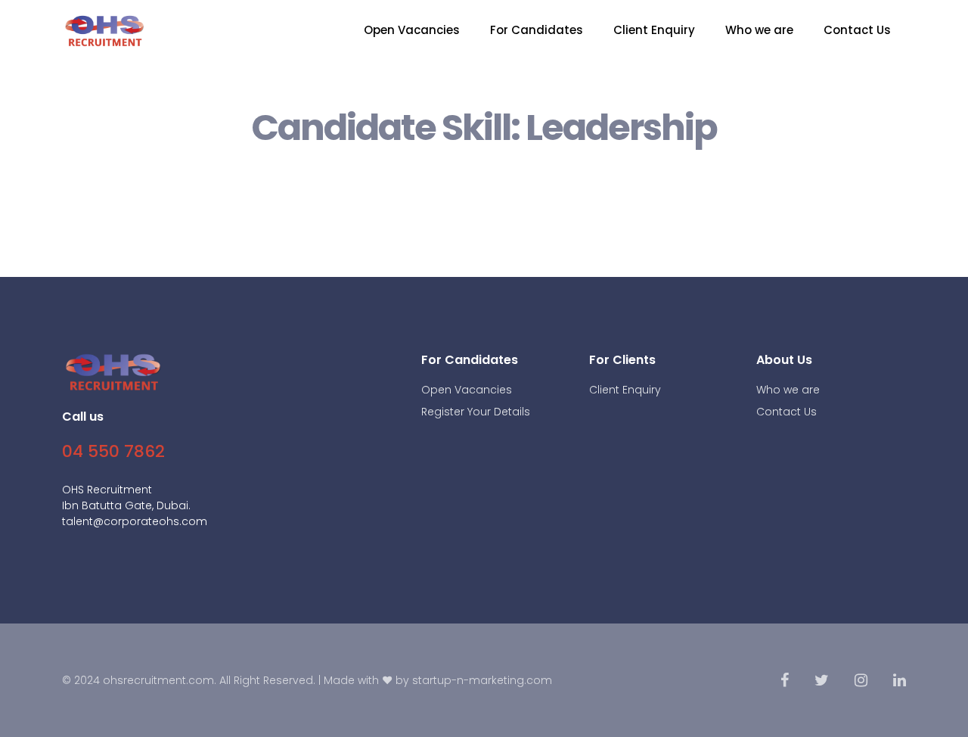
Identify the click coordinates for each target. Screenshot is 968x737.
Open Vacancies (412, 30)
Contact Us (857, 30)
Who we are (759, 30)
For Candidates (536, 30)
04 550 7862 (113, 451)
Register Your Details (475, 411)
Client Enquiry (654, 30)
